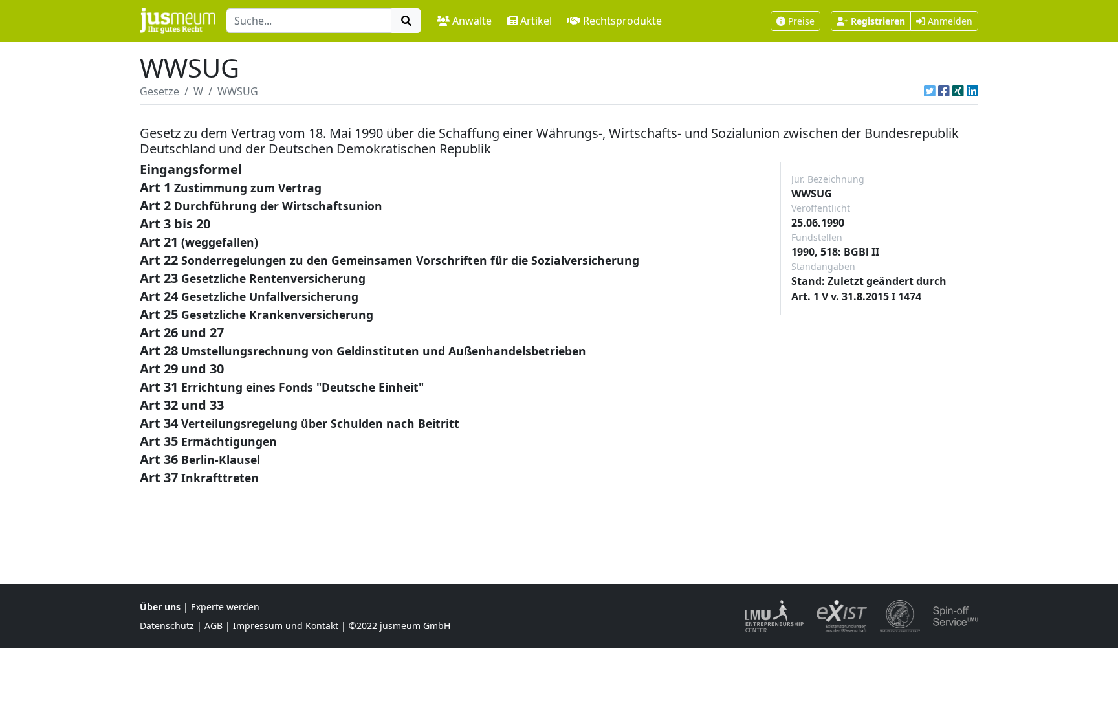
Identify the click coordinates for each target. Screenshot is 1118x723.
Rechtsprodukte (622, 21)
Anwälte (472, 21)
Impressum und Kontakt (285, 625)
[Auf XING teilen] (958, 91)
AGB (213, 625)
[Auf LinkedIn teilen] (972, 91)
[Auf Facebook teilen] (944, 91)
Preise (801, 21)
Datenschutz (167, 625)
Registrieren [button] (878, 21)
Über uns (160, 607)
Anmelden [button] (948, 21)
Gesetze (159, 91)
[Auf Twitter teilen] (930, 91)
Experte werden (225, 607)
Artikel (536, 21)
